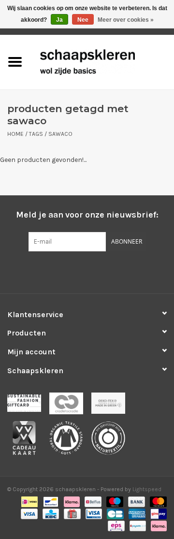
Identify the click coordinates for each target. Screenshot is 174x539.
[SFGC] (28, 406)
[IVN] (111, 441)
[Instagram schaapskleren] (104, 271)
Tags (36, 134)
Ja (59, 19)
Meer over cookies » (126, 19)
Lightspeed (146, 489)
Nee (82, 19)
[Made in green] (111, 406)
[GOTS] (70, 441)
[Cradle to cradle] (70, 406)
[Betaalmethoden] (28, 501)
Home (15, 134)
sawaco (60, 134)
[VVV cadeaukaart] (28, 441)
